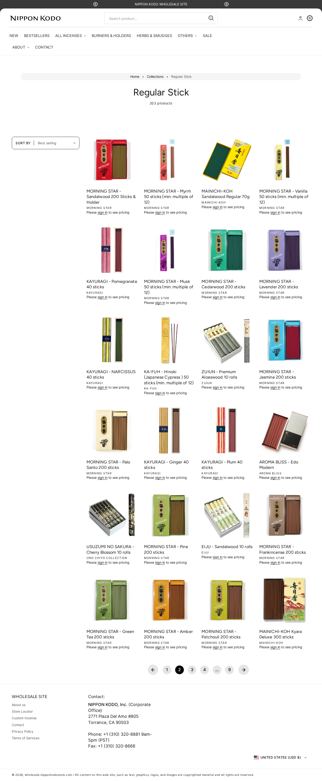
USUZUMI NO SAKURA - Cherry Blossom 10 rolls (110, 549)
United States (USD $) (280, 757)
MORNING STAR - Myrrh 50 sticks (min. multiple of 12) (168, 197)
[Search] (211, 18)
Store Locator (22, 711)
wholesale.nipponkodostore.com (48, 775)
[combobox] (161, 18)
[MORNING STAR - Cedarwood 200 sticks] (227, 250)
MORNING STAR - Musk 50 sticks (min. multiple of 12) (168, 287)
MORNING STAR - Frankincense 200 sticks (282, 549)
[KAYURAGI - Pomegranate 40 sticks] (112, 250)
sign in (102, 212)
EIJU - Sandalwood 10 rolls (227, 546)
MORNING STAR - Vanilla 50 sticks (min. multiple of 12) (284, 197)
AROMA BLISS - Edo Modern (278, 464)
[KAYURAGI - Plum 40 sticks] (227, 430)
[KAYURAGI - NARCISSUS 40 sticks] (112, 340)
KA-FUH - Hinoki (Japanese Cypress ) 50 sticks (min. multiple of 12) (169, 377)
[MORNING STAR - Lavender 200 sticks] (284, 250)
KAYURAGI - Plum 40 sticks (222, 464)
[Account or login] (300, 18)
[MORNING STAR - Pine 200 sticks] (169, 515)
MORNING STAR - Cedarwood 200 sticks (223, 284)
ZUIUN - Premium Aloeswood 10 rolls (219, 374)
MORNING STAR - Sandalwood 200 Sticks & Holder (111, 197)
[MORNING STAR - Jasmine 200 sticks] (284, 340)
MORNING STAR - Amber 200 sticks (168, 634)
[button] (95, 4)
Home (134, 76)
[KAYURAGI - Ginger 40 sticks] (169, 430)
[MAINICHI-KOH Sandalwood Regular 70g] (227, 159)
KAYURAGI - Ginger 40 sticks (166, 464)
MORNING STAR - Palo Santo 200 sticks (108, 464)
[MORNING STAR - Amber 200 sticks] (169, 600)
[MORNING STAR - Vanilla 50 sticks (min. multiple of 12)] (284, 159)
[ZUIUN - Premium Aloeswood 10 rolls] (227, 340)
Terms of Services (25, 738)
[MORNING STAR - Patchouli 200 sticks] (227, 600)
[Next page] (244, 670)
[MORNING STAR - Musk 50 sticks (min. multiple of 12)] (169, 250)
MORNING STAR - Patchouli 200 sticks (221, 634)
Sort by (23, 143)
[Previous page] (153, 670)
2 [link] (179, 669)
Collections (155, 76)
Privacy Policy (22, 731)
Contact (18, 725)
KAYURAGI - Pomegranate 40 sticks (112, 284)
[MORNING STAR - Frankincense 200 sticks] (284, 515)
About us (18, 705)
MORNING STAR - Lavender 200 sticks (278, 284)
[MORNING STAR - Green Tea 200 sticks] (112, 600)
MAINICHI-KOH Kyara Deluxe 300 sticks (280, 634)
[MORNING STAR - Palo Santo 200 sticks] (112, 430)
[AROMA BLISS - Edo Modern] (284, 430)
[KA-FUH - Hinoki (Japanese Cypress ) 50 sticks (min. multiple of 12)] (169, 340)
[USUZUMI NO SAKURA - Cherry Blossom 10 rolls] (112, 515)
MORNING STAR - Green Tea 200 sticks (110, 634)
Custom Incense (24, 718)
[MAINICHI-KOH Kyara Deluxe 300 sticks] (284, 600)
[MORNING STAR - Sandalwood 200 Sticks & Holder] (112, 159)
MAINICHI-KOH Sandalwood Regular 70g (226, 194)
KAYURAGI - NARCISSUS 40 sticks (111, 374)
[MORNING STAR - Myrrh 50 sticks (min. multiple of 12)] (169, 159)
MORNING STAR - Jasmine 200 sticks (277, 374)
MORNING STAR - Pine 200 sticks (166, 549)
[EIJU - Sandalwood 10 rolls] (227, 515)
